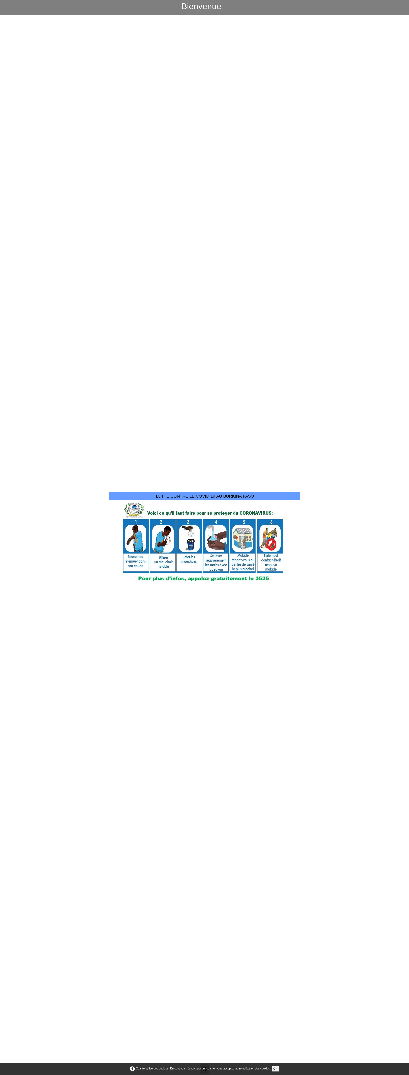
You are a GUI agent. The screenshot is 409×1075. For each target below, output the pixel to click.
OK (275, 1068)
